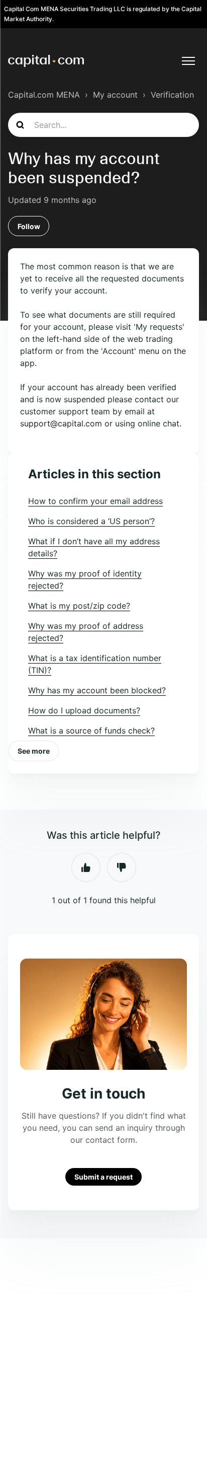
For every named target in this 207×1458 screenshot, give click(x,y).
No (121, 867)
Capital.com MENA (44, 95)
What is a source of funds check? (91, 730)
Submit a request (103, 1177)
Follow (29, 226)
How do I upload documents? (84, 710)
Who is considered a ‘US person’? (91, 521)
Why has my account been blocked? (97, 690)
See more (34, 751)
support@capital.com (61, 423)
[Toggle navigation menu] (188, 60)
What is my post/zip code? (79, 606)
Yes (85, 867)
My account (115, 95)
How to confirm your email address (95, 501)
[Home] (46, 61)
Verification (172, 95)
